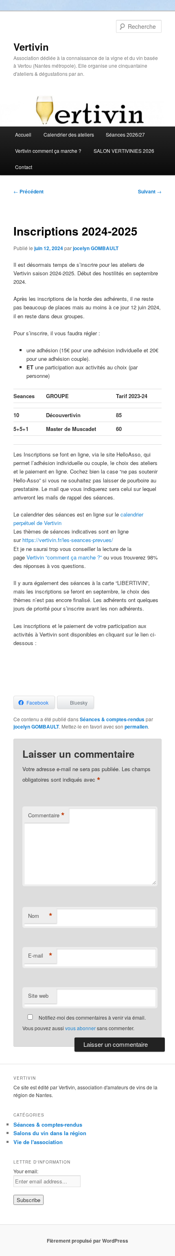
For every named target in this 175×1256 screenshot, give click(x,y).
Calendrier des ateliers (69, 134)
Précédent (28, 191)
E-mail (40, 955)
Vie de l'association (38, 1142)
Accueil (23, 134)
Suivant (150, 191)
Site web (38, 995)
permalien (136, 726)
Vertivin (31, 47)
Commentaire (46, 815)
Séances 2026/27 (125, 134)
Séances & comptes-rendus (112, 719)
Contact (23, 166)
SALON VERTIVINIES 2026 (124, 150)
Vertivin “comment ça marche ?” (64, 557)
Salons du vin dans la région (49, 1133)
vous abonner (80, 1028)
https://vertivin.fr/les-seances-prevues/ (67, 540)
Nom (40, 915)
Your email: (25, 1171)
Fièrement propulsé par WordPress (87, 1240)
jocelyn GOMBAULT (95, 248)
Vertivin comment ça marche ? (48, 150)
